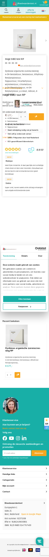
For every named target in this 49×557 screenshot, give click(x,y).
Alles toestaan (24, 299)
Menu (3, 5)
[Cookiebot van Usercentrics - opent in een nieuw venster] (35, 248)
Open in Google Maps (31, 514)
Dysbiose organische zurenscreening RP (23, 349)
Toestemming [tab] (9, 256)
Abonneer (38, 453)
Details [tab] (24, 256)
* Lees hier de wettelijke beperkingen (15, 458)
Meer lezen (38, 105)
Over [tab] (40, 256)
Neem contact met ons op (14, 428)
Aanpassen (23, 306)
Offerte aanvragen (31, 11)
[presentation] (43, 40)
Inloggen (18, 12)
